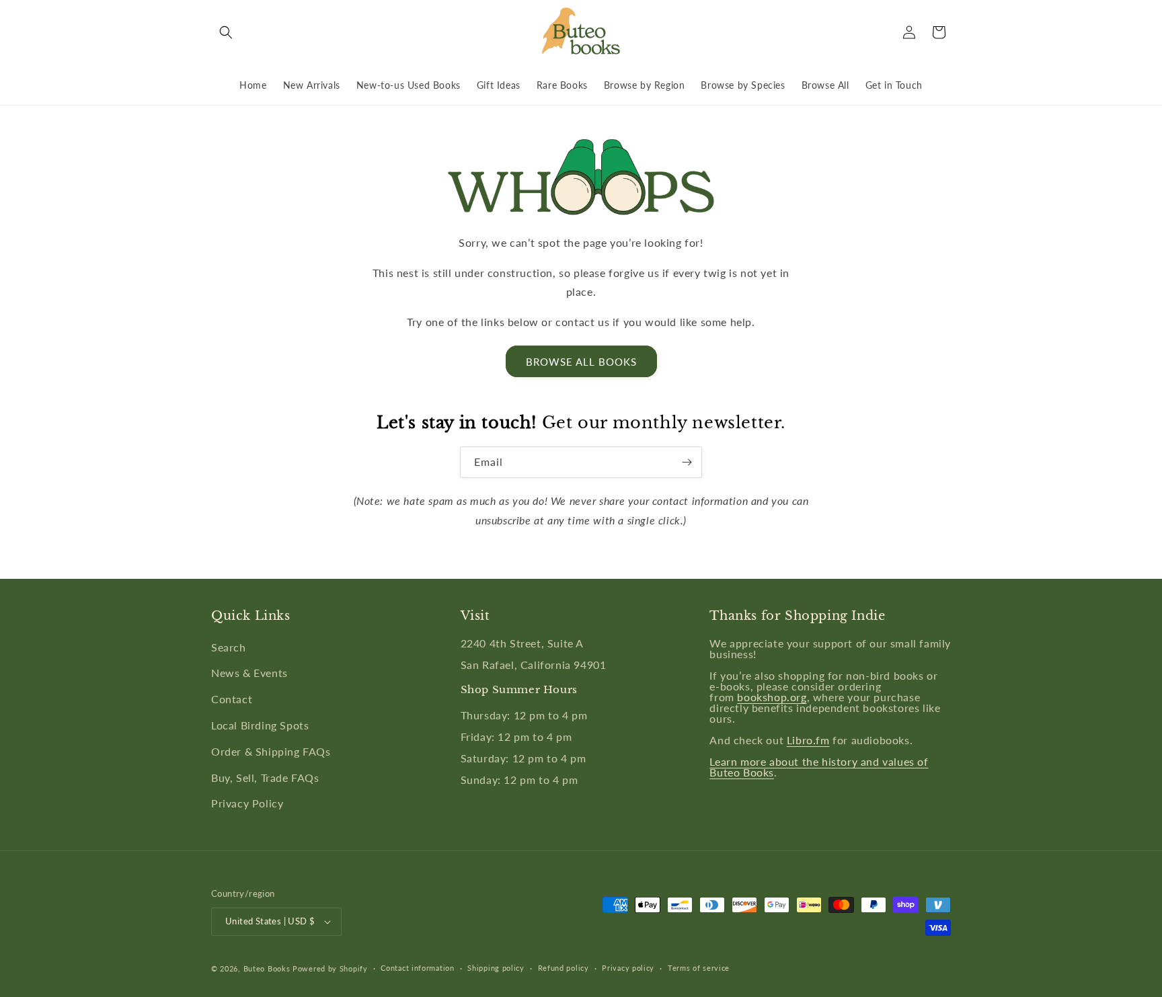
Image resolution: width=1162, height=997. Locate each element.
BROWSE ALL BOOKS (581, 362)
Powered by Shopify (330, 968)
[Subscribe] (686, 462)
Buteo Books (266, 968)
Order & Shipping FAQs (271, 751)
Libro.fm (808, 739)
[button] (226, 32)
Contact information (417, 967)
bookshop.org (771, 696)
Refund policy (563, 967)
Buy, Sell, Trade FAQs (265, 777)
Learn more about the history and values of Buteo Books (818, 767)
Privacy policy (628, 967)
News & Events (249, 672)
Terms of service (699, 967)
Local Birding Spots (260, 725)
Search (228, 647)
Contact (231, 698)
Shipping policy (496, 967)
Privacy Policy (247, 803)
